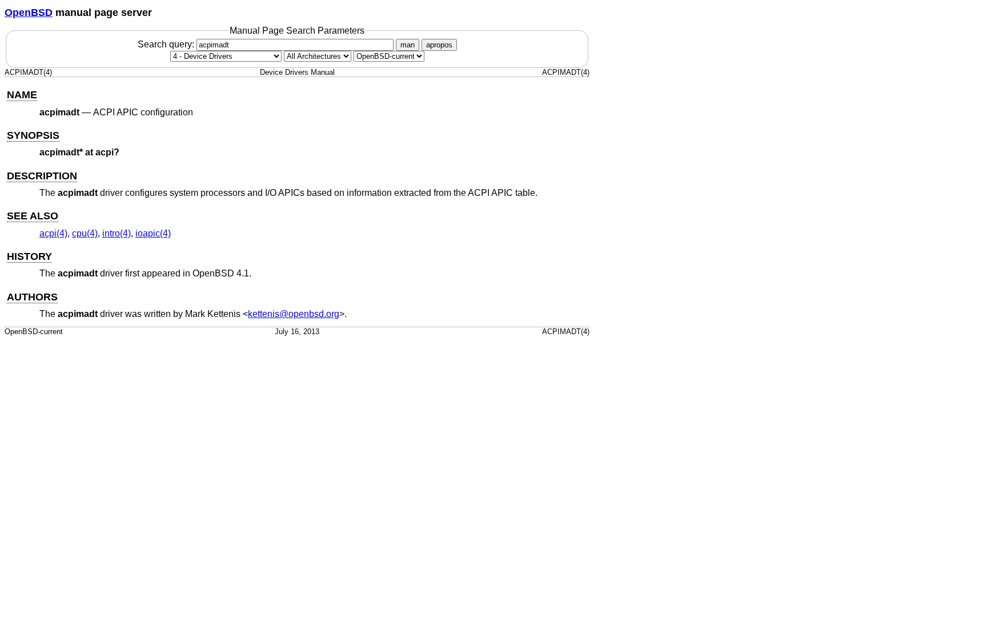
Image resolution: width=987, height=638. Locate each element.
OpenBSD (29, 12)
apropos (439, 45)
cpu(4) (85, 233)
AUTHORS (32, 297)
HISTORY (29, 256)
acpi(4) (53, 233)
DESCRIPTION (42, 176)
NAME (22, 95)
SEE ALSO (32, 216)
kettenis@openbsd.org (293, 314)
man (407, 45)
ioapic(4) (153, 233)
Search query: (167, 44)
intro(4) (116, 233)
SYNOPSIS (33, 135)
